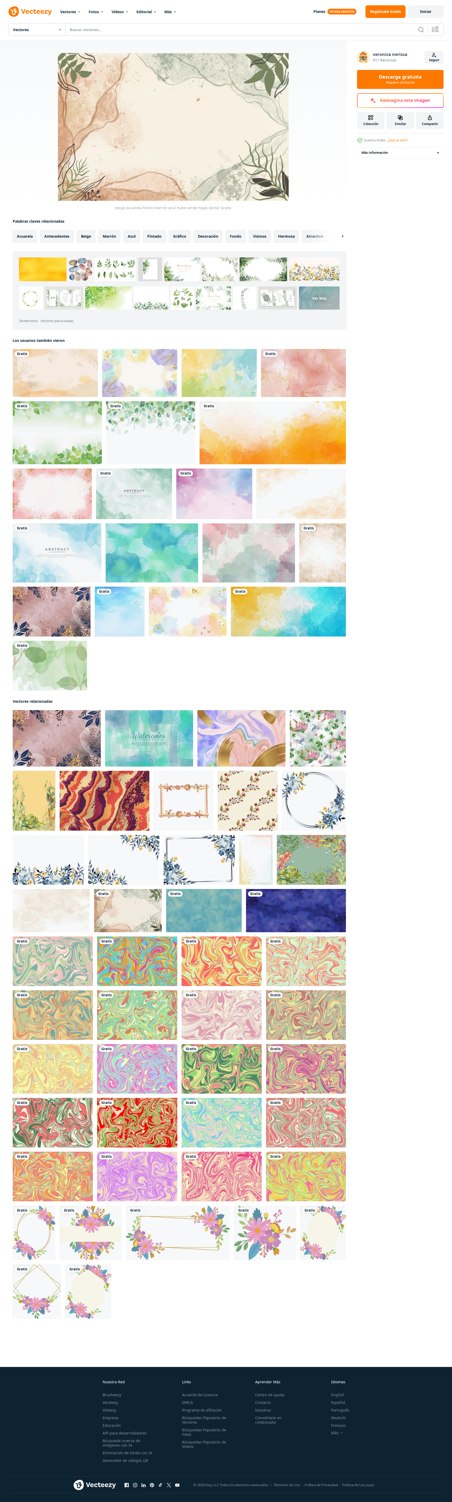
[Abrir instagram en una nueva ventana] (135, 1485)
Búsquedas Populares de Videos (204, 1444)
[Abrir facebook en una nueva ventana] (127, 1485)
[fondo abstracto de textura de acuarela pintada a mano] (288, 612)
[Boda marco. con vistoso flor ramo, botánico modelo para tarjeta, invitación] (34, 1233)
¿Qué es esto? (398, 140)
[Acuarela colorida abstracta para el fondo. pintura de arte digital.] (322, 552)
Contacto (263, 1402)
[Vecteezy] (30, 11)
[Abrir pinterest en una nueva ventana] (152, 1485)
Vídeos (118, 11)
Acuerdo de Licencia (200, 1394)
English (337, 1394)
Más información (374, 152)
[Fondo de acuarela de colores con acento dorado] (188, 612)
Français (338, 1425)
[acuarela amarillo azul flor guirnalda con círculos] (314, 801)
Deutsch (338, 1417)
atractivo (314, 236)
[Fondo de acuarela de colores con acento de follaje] (139, 373)
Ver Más (319, 297)
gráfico (179, 236)
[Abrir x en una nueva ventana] (169, 1485)
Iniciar (425, 11)
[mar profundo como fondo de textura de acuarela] (149, 738)
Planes (319, 11)
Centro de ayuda (269, 1394)
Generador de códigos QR (125, 1460)
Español (338, 1402)
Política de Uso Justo (358, 1484)
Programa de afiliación (202, 1410)
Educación (112, 1425)
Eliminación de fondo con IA (127, 1452)
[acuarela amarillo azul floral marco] (123, 860)
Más (168, 11)
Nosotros (263, 1410)
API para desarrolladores (125, 1433)
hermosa (286, 236)
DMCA (187, 1402)
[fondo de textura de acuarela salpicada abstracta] (134, 493)
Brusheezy (112, 1394)
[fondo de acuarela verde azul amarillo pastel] (219, 373)
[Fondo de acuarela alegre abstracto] (248, 552)
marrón (109, 236)
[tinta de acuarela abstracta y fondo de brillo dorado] (303, 373)
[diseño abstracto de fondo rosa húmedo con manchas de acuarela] (214, 493)
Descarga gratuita (400, 79)
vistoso (260, 236)
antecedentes (56, 236)
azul (132, 236)
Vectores (68, 11)
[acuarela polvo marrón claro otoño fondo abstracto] (301, 493)
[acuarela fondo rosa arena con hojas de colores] (52, 612)
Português (340, 1410)
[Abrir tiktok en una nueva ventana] (160, 1485)
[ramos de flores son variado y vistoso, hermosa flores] (91, 1233)
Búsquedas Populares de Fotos (204, 1432)
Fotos (94, 11)
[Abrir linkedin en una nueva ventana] (143, 1485)
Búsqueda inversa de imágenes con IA (121, 1443)
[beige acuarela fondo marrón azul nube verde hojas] (128, 910)
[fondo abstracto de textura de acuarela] (272, 432)
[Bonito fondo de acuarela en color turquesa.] (152, 552)
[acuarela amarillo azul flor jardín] (48, 860)
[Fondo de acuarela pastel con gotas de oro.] (52, 493)
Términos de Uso (287, 1484)
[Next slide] (338, 236)
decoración (208, 236)
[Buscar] (421, 29)
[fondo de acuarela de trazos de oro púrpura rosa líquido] (241, 738)
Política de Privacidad (321, 1484)
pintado (154, 236)
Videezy (109, 1410)
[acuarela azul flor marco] (199, 860)
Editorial (144, 11)
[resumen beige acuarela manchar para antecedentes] (51, 910)
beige (86, 236)
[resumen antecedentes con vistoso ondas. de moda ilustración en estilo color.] (53, 961)
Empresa (110, 1417)
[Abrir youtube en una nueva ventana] (177, 1485)
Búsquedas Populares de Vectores (204, 1420)
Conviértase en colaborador (268, 1420)
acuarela (25, 236)
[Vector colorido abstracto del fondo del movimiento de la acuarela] (120, 612)
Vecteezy (110, 1402)
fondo (235, 236)
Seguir (434, 60)
